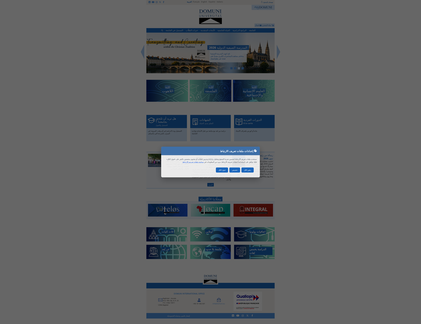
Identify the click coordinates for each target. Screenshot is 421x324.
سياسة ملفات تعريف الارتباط (193, 162)
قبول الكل (222, 170)
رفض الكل (247, 170)
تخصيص (234, 170)
